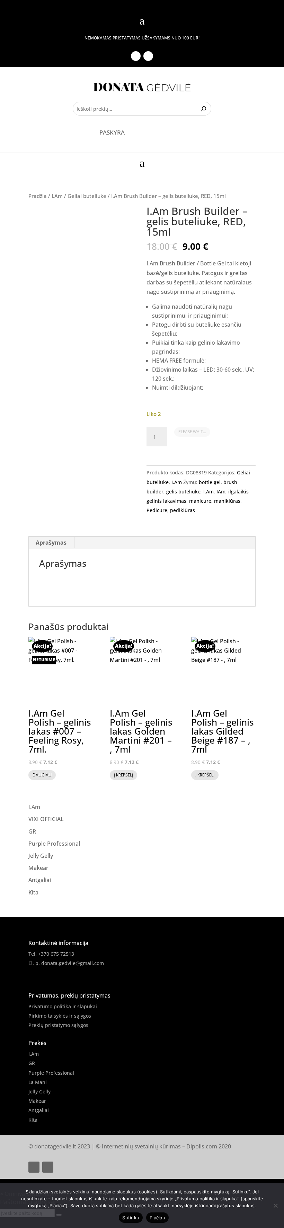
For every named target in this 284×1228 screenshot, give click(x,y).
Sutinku (130, 1217)
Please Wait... (192, 432)
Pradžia (37, 195)
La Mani (37, 1082)
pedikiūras (182, 510)
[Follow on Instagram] (148, 56)
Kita (33, 892)
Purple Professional (54, 843)
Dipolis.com (201, 1146)
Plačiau (157, 1217)
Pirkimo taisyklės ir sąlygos (59, 1015)
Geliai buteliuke (87, 195)
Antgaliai (39, 880)
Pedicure (157, 510)
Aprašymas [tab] (51, 542)
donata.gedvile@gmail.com (72, 963)
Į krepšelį (123, 775)
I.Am (57, 195)
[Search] (204, 109)
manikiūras (227, 501)
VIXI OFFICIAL (46, 819)
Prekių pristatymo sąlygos (58, 1025)
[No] (275, 1205)
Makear (38, 868)
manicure (200, 501)
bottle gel (210, 482)
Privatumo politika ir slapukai (62, 1006)
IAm (220, 491)
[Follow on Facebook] (136, 56)
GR (32, 831)
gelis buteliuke (183, 491)
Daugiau (42, 775)
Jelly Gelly (40, 855)
